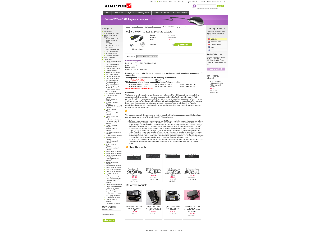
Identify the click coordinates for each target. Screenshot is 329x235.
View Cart (181, 2)
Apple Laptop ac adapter (113, 167)
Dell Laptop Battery (112, 80)
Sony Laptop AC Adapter (113, 192)
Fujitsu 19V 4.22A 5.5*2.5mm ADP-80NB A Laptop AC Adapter (153, 208)
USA (218, 2)
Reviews (154, 57)
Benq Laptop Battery (112, 64)
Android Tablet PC (109, 57)
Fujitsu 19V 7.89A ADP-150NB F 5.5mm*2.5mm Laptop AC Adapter (192, 209)
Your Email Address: (108, 214)
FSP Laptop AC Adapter (113, 120)
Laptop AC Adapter (110, 91)
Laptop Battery (108, 59)
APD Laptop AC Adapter (113, 93)
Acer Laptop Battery (112, 82)
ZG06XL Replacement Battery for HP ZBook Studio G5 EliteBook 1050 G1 (153, 171)
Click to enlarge (137, 49)
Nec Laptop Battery (112, 74)
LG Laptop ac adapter (113, 197)
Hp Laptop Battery (111, 66)
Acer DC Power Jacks (113, 46)
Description (131, 57)
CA (221, 2)
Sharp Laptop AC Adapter (114, 151)
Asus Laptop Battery (112, 84)
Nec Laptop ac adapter (113, 203)
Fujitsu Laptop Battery (113, 90)
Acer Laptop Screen (112, 55)
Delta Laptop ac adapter (113, 179)
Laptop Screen (108, 48)
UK (224, 2)
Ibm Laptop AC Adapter (113, 190)
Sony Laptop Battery (112, 78)
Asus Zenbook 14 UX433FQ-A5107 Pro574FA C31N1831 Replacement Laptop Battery (134, 172)
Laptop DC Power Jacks (111, 44)
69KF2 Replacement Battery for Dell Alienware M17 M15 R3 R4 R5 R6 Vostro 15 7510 (173, 172)
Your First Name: (107, 209)
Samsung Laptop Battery (113, 76)
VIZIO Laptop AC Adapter (114, 153)
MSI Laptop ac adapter (113, 195)
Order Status (163, 2)
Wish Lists (172, 2)
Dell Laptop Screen (112, 51)
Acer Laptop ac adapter (113, 165)
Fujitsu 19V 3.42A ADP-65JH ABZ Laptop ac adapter (173, 208)
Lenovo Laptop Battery (113, 68)
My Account (152, 2)
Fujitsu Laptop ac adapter (114, 184)
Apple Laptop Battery (112, 86)
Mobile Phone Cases (112, 33)
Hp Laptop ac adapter (113, 188)
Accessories (108, 31)
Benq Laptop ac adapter (113, 171)
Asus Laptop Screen (112, 49)
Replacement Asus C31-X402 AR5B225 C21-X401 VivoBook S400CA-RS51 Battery (192, 171)
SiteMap (180, 230)
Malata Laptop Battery (113, 72)
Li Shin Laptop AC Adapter (114, 135)
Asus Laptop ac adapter (113, 169)
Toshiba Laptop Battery (113, 88)
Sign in (189, 2)
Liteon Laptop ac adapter (113, 194)
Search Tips (214, 8)
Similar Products (143, 57)
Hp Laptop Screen (111, 53)
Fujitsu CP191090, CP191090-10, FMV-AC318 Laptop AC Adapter (216, 84)
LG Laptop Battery (111, 70)
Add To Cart (134, 181)
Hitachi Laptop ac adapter (114, 186)
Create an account (199, 2)
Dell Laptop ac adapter (113, 177)
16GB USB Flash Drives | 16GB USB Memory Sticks (114, 40)
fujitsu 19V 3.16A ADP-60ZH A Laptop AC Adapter (134, 208)
